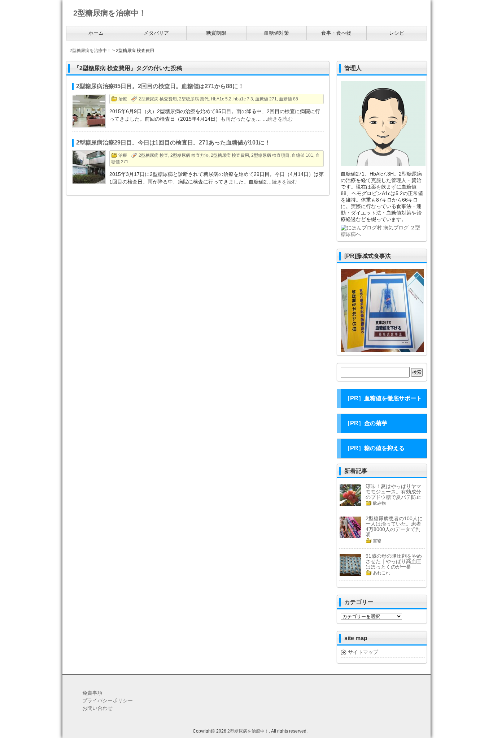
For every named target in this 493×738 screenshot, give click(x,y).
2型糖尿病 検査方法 (189, 155)
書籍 (377, 540)
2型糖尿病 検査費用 (158, 99)
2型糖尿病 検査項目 (270, 155)
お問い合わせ (97, 708)
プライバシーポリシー (107, 700)
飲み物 (379, 503)
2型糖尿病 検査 (153, 155)
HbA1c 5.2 (221, 99)
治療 (122, 99)
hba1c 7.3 (243, 99)
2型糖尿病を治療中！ (248, 731)
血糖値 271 (266, 99)
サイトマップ (363, 652)
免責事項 (92, 693)
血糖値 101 (302, 155)
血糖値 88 (288, 99)
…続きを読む (277, 119)
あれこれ (381, 572)
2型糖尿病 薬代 (194, 99)
